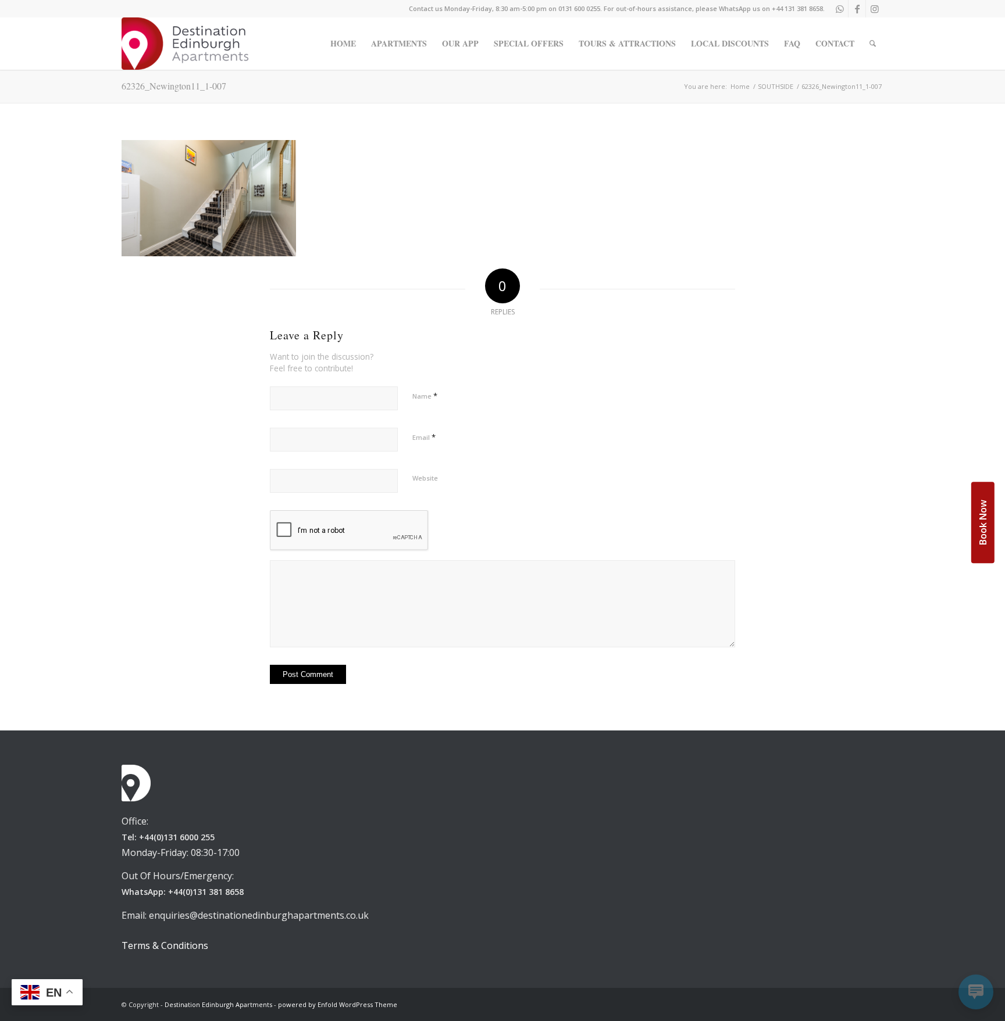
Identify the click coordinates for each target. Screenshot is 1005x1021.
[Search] (872, 43)
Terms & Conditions (165, 945)
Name (424, 396)
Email (424, 437)
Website (425, 478)
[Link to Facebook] (857, 8)
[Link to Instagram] (874, 8)
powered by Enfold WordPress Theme (337, 1004)
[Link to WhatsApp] (839, 8)
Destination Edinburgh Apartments (218, 1004)
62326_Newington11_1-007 (174, 86)
